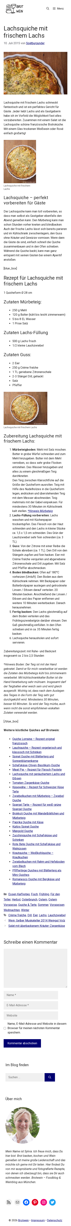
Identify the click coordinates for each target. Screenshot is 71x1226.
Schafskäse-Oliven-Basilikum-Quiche (36, 765)
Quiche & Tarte (27, 905)
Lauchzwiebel (57, 915)
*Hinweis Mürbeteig (40, 511)
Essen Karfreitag (19, 894)
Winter (25, 910)
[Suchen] (50, 1077)
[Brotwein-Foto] (22, 1142)
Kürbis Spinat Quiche (25, 826)
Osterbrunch (29, 899)
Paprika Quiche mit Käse (28, 822)
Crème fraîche (17, 915)
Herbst (16, 899)
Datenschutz (54, 1220)
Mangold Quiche (22, 831)
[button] (48, 9)
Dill (29, 915)
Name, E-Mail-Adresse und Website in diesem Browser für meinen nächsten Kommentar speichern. (36, 1028)
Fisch (34, 894)
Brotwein (23, 1220)
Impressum (38, 1220)
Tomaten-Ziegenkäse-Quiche (30, 783)
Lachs (43, 915)
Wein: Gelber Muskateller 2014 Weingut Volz (36, 920)
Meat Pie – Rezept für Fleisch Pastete (37, 769)
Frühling (44, 894)
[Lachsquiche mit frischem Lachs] (20, 181)
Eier (35, 915)
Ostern (43, 899)
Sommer (43, 905)
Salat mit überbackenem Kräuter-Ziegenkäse (36, 926)
